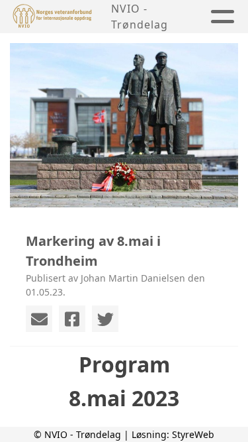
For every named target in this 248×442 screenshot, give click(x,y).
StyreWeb (193, 434)
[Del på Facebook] (72, 318)
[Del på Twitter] (105, 318)
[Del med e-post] (39, 318)
